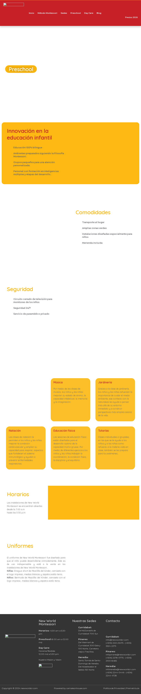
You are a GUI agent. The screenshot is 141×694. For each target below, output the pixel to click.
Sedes (64, 13)
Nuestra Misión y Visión (50, 659)
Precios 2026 (131, 17)
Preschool (75, 13)
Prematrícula (132, 688)
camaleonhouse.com (76, 688)
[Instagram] (116, 13)
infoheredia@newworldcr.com (121, 669)
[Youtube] (120, 13)
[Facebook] (112, 13)
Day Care (88, 13)
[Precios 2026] (131, 11)
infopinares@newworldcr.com (121, 654)
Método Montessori (47, 13)
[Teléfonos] (108, 13)
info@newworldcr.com (117, 640)
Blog (99, 13)
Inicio (31, 13)
